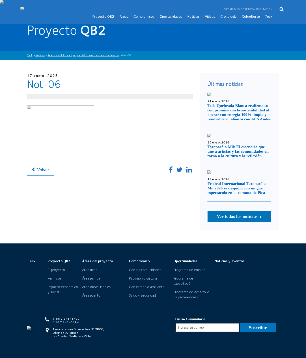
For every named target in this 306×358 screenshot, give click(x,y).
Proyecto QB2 (103, 16)
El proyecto (56, 270)
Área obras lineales (96, 287)
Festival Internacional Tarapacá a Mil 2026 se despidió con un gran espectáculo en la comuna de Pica (236, 188)
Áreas (124, 16)
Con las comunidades (145, 270)
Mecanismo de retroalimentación (248, 9)
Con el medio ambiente (146, 287)
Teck (268, 16)
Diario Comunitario (190, 319)
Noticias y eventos (230, 261)
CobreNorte (251, 16)
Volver (42, 169)
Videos (210, 16)
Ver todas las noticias (238, 216)
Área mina (89, 270)
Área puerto (91, 295)
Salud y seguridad (142, 295)
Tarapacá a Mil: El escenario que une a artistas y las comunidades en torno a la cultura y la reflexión (238, 151)
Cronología (228, 16)
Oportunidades (171, 16)
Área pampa (91, 278)
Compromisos (144, 16)
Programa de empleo (189, 270)
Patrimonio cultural (143, 278)
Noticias (193, 16)
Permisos (54, 278)
